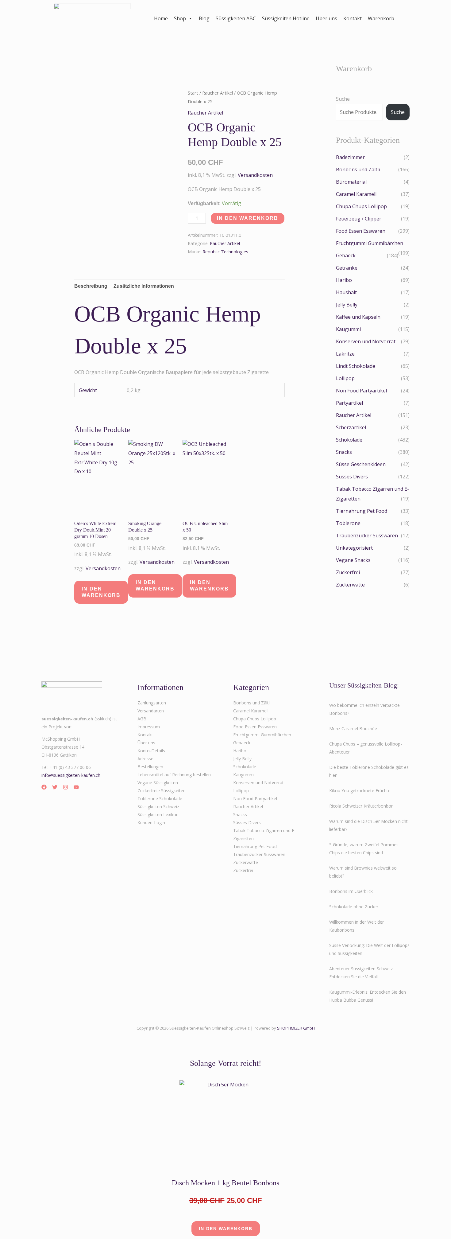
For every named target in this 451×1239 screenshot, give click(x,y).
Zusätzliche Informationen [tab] (144, 286)
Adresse (145, 759)
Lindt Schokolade (355, 366)
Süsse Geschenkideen (361, 464)
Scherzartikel (351, 427)
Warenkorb (381, 18)
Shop (180, 18)
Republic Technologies (225, 252)
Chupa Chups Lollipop (361, 206)
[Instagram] (65, 787)
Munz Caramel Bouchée (353, 728)
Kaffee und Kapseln (358, 317)
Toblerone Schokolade (159, 798)
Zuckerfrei (348, 572)
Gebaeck (346, 255)
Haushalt (346, 292)
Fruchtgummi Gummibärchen (369, 243)
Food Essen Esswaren (360, 231)
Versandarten (150, 711)
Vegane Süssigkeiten (157, 782)
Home (161, 18)
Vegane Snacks (353, 560)
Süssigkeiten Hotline (286, 18)
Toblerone (348, 523)
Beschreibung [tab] (90, 286)
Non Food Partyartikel (361, 390)
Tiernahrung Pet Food (361, 511)
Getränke (346, 267)
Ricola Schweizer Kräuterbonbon (361, 806)
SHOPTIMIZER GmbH (296, 1028)
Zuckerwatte (350, 584)
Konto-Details (151, 751)
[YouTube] (76, 787)
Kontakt (352, 18)
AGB (141, 719)
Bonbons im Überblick (351, 891)
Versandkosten (255, 175)
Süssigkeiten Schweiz (158, 806)
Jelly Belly (346, 304)
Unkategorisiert (354, 547)
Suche (343, 98)
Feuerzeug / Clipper (358, 218)
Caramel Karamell (356, 194)
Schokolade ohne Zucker (353, 907)
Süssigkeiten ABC (236, 18)
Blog (204, 18)
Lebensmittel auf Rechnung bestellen (174, 774)
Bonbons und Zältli (358, 169)
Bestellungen (150, 767)
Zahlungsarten (151, 703)
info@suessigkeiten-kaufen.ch (70, 775)
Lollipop (345, 378)
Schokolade (349, 439)
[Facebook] (44, 787)
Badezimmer (350, 157)
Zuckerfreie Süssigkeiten (161, 790)
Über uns (326, 18)
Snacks (344, 452)
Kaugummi (348, 329)
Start (193, 93)
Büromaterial (351, 181)
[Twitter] (54, 787)
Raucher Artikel (217, 93)
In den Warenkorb (247, 218)
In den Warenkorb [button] (101, 592)
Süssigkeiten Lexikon (158, 814)
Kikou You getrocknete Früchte (360, 790)
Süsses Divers (352, 476)
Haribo (344, 280)
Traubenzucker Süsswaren (367, 535)
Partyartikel (349, 402)
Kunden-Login (151, 822)
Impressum (148, 727)
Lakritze (345, 353)
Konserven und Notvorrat (365, 341)
